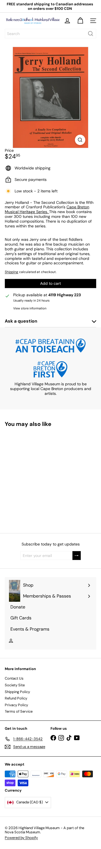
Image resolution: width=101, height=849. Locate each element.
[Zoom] (80, 140)
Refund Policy (16, 698)
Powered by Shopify (21, 837)
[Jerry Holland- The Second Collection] (40, 476)
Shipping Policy (17, 691)
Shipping (11, 272)
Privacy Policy (16, 705)
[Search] (90, 33)
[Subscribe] (76, 555)
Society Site (15, 685)
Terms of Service (19, 711)
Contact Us (14, 678)
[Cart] (80, 21)
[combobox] (50, 33)
